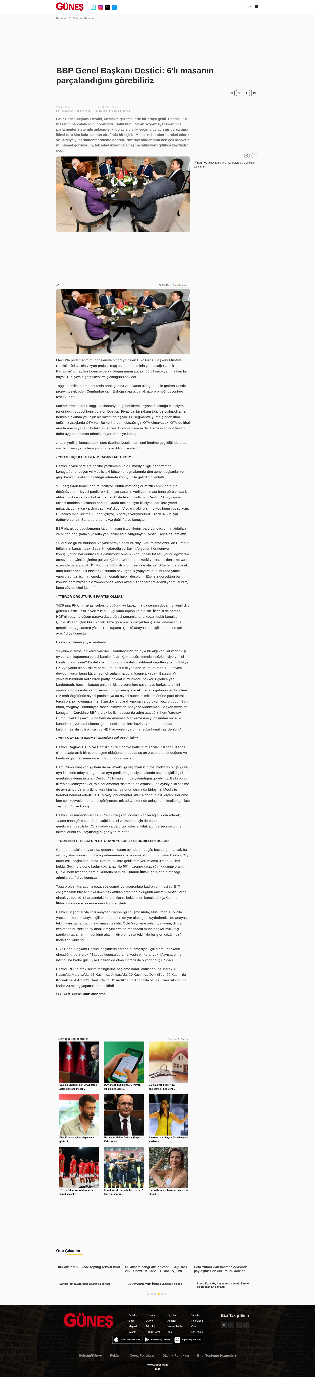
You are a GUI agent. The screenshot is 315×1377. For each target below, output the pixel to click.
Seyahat (172, 1315)
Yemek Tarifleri (175, 1326)
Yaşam (132, 1331)
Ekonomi (150, 1315)
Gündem (133, 1315)
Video (194, 1326)
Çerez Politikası (142, 1355)
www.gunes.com (157, 1364)
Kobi (170, 1331)
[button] (247, 155)
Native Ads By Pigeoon (178, 1039)
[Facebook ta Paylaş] (246, 93)
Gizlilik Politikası (175, 1355)
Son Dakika (197, 1331)
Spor (131, 1320)
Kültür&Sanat (153, 1331)
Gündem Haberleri (84, 18)
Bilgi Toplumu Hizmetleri (216, 1355)
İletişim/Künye (90, 1355)
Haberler (61, 18)
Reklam (116, 1355)
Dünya (149, 1320)
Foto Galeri (197, 1320)
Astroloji (172, 1320)
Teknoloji (150, 1326)
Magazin (133, 1326)
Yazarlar (195, 1315)
